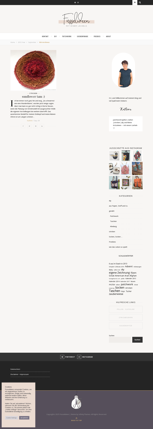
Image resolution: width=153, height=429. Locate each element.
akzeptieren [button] (24, 418)
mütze (112, 284)
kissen (133, 281)
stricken (33, 93)
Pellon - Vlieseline (126, 309)
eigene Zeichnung (119, 272)
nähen (118, 285)
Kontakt (45, 36)
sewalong (111, 288)
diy (55, 36)
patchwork (127, 284)
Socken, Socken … (115, 237)
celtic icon (117, 270)
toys (123, 291)
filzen (133, 272)
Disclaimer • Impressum (19, 374)
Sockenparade (82, 36)
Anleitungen (137, 267)
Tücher (129, 291)
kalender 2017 (125, 281)
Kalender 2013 (130, 278)
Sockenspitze (125, 326)
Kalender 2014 (114, 281)
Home (12, 42)
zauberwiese (116, 294)
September (32, 42)
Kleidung (113, 226)
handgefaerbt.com (114, 278)
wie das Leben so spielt (118, 247)
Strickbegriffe (126, 317)
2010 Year (21, 42)
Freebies (112, 242)
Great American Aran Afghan (123, 275)
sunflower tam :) (33, 96)
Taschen (113, 221)
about (108, 36)
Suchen (111, 335)
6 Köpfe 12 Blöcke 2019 (116, 267)
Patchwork (66, 36)
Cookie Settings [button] (11, 418)
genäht (111, 211)
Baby (111, 270)
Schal (136, 285)
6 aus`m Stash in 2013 (118, 263)
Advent (129, 266)
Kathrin (29, 120)
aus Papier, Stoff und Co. (118, 206)
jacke (122, 279)
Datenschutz (15, 369)
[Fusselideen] (76, 19)
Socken (119, 287)
